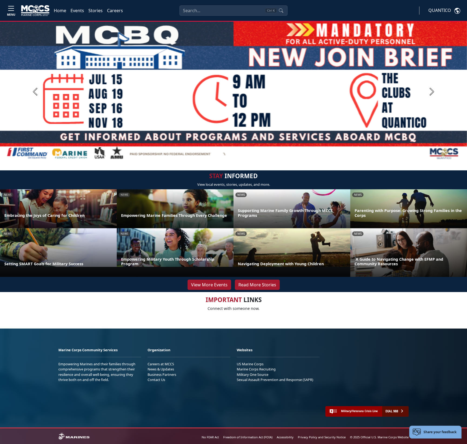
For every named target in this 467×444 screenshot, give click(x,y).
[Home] (35, 10)
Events (77, 11)
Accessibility (285, 437)
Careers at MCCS (161, 364)
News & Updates (161, 369)
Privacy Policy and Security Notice (322, 437)
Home (60, 11)
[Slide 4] (241, 155)
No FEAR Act (210, 437)
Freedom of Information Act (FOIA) (247, 437)
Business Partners (162, 374)
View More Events (209, 285)
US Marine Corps (250, 364)
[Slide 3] (234, 155)
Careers (115, 11)
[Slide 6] (254, 155)
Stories (95, 11)
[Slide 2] (228, 155)
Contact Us (156, 379)
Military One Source (252, 374)
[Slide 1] (217, 155)
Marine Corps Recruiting (256, 369)
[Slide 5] (247, 155)
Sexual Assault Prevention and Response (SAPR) (275, 379)
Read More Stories (257, 285)
